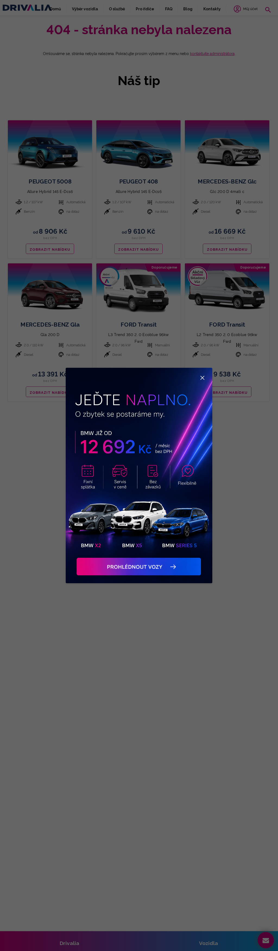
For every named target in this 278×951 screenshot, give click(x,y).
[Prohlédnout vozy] (139, 475)
